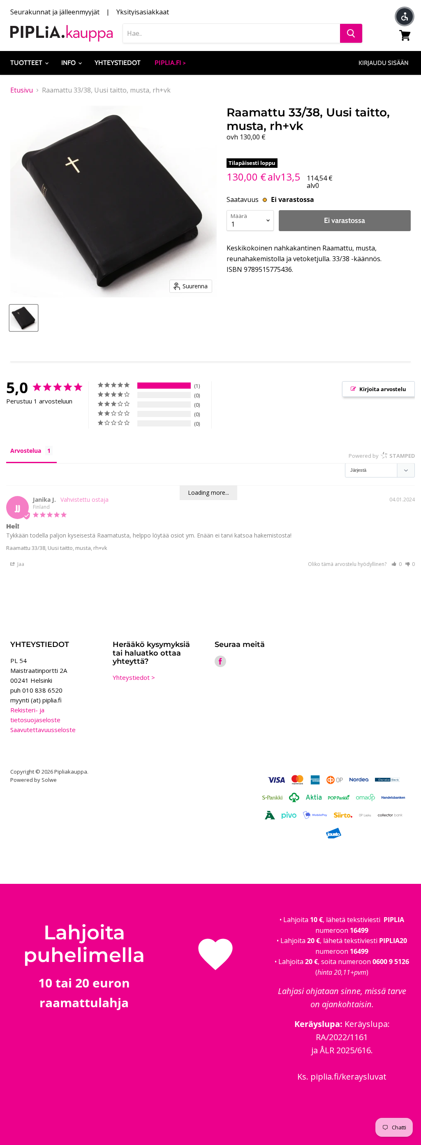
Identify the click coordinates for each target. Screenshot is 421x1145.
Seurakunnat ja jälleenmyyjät (54, 12)
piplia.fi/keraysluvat (348, 1076)
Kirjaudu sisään (384, 63)
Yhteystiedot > (134, 677)
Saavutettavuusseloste (43, 729)
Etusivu (21, 90)
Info (69, 63)
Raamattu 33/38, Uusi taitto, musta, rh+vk (56, 548)
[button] (396, 564)
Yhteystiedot (118, 63)
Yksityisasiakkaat (142, 12)
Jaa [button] (20, 564)
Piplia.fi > (170, 63)
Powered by (382, 455)
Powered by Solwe (33, 779)
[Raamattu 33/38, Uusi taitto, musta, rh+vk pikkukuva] (23, 318)
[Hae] (351, 33)
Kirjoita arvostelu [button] (382, 389)
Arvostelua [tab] (25, 450)
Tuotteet (27, 63)
